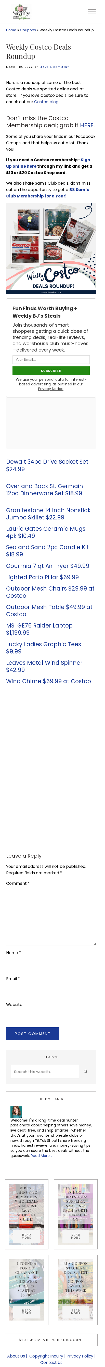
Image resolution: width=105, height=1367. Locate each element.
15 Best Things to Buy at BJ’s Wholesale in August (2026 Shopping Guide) (26, 1204)
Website (14, 1004)
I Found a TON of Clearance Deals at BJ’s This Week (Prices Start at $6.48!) (27, 1279)
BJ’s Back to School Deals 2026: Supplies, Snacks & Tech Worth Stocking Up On (76, 1204)
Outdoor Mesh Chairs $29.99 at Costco (50, 592)
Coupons (28, 30)
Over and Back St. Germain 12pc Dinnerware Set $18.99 (44, 489)
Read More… (41, 1155)
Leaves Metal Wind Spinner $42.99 (44, 666)
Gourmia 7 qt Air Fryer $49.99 (47, 566)
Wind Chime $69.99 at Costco (48, 681)
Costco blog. (46, 102)
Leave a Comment (54, 66)
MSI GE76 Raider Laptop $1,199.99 (39, 629)
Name (13, 952)
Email (13, 978)
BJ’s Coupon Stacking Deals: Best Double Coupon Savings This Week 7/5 (75, 1279)
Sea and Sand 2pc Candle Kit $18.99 (47, 550)
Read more (31, 1236)
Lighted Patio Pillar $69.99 (42, 577)
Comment (18, 883)
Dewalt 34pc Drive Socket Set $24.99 (47, 465)
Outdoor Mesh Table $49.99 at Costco (49, 610)
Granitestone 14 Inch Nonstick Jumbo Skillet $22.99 (48, 513)
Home (11, 30)
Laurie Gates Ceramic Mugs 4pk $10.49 (45, 532)
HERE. (87, 125)
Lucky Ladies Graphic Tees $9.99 (43, 648)
